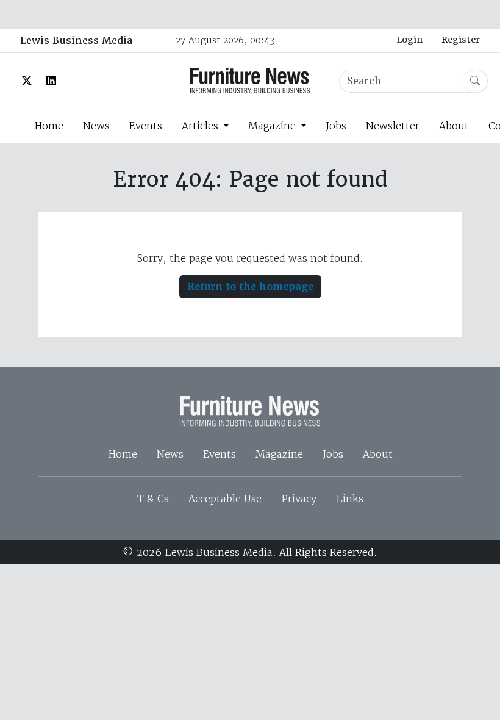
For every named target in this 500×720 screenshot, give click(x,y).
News (96, 126)
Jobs (336, 126)
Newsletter (393, 126)
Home (48, 126)
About (454, 126)
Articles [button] (201, 126)
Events (145, 126)
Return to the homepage (250, 286)
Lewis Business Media (76, 40)
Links (349, 498)
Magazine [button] (273, 126)
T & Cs (153, 498)
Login (409, 39)
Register (460, 39)
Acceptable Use (225, 498)
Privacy (298, 498)
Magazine (279, 454)
